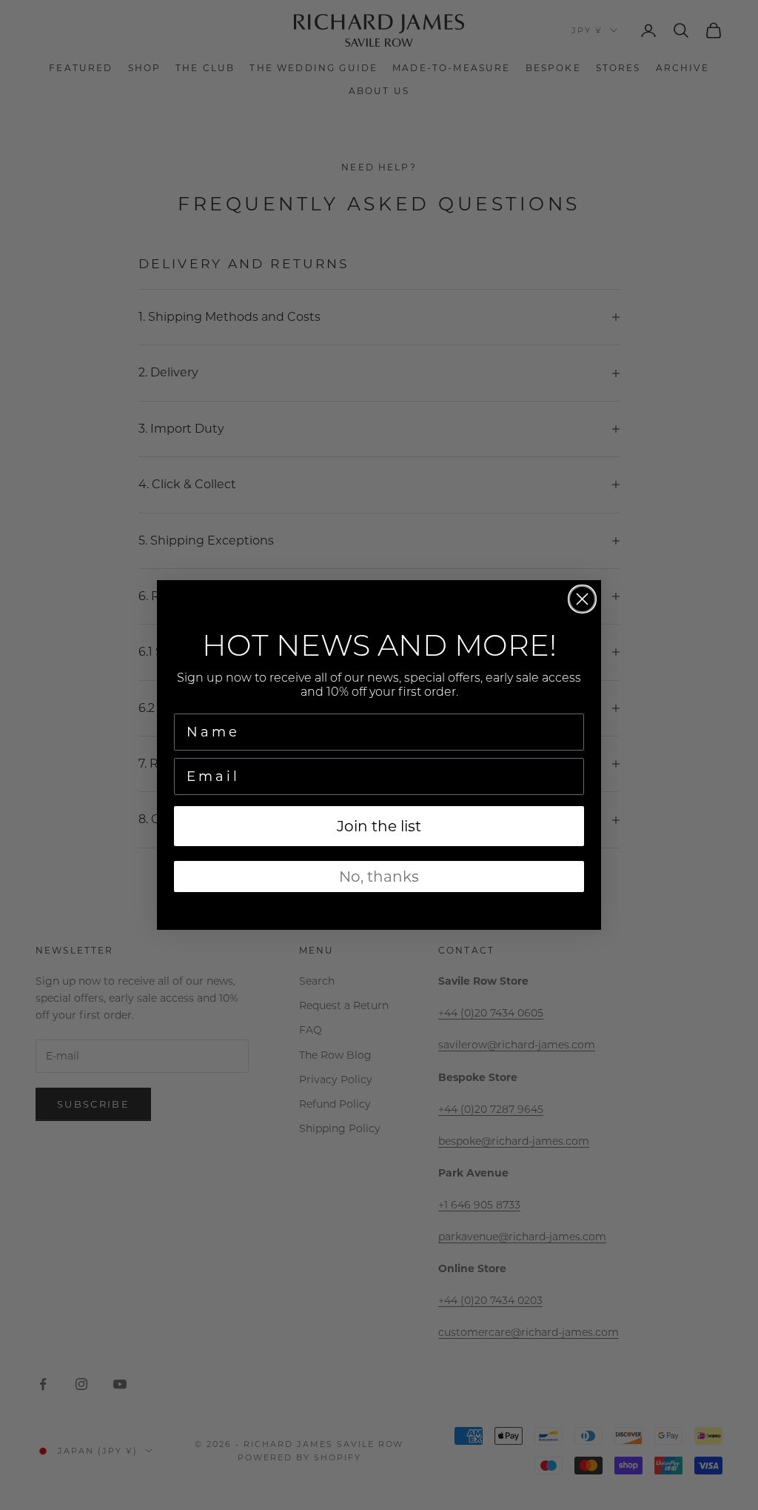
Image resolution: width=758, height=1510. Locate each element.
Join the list (379, 826)
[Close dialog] (582, 599)
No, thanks (379, 876)
